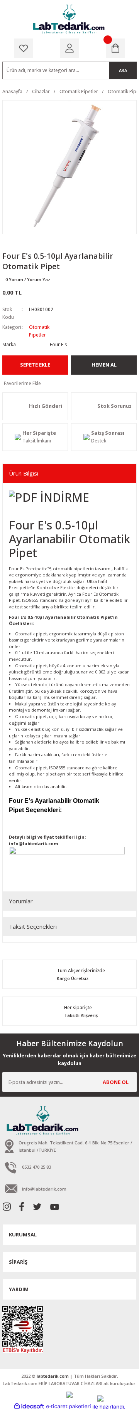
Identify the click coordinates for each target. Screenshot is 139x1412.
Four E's (58, 344)
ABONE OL (116, 1082)
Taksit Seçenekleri (33, 926)
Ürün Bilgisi (23, 473)
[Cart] (115, 48)
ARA (123, 70)
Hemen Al (104, 364)
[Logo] (69, 19)
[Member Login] (69, 48)
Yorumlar (21, 901)
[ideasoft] (29, 1406)
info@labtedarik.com (33, 843)
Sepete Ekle (35, 364)
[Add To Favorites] (69, 383)
